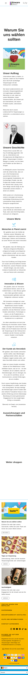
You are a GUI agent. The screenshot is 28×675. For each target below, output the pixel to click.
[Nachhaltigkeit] (14, 576)
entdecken (5, 564)
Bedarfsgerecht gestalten (14, 614)
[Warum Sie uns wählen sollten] (14, 510)
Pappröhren (7, 610)
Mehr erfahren (6, 532)
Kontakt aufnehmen (10, 624)
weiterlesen (5, 598)
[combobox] (14, 667)
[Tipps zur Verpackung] (14, 545)
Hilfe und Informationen (12, 619)
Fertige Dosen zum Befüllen (10, 605)
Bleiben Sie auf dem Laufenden (10, 635)
